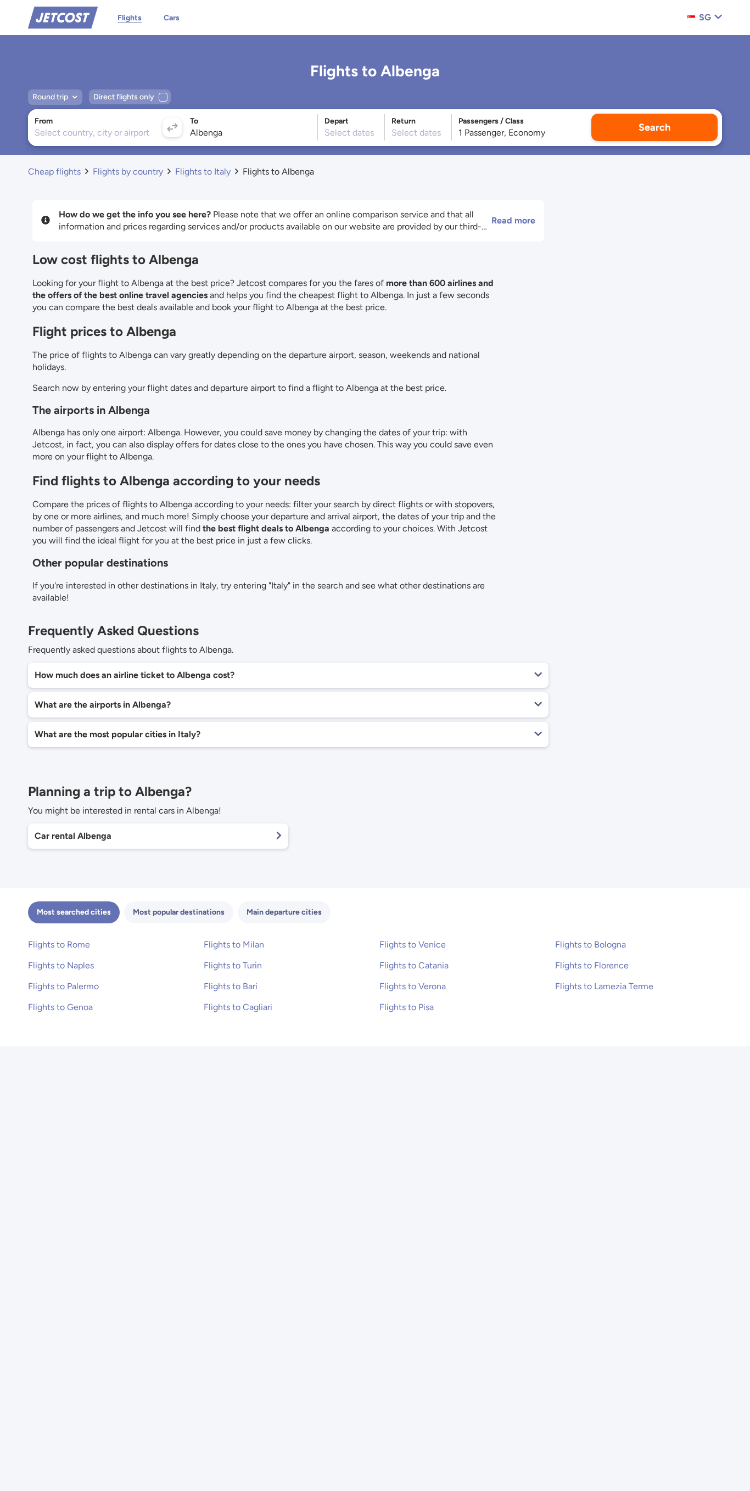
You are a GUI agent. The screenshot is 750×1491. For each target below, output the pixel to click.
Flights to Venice (412, 944)
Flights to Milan (234, 944)
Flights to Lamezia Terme (604, 986)
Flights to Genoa (60, 1007)
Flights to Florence (592, 965)
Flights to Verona (412, 986)
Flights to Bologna (590, 944)
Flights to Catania (414, 965)
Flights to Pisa (406, 1007)
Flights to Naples (61, 965)
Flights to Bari (231, 986)
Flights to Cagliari (238, 1007)
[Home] (63, 17)
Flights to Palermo (63, 986)
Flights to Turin (233, 965)
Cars (172, 18)
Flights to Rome (59, 944)
